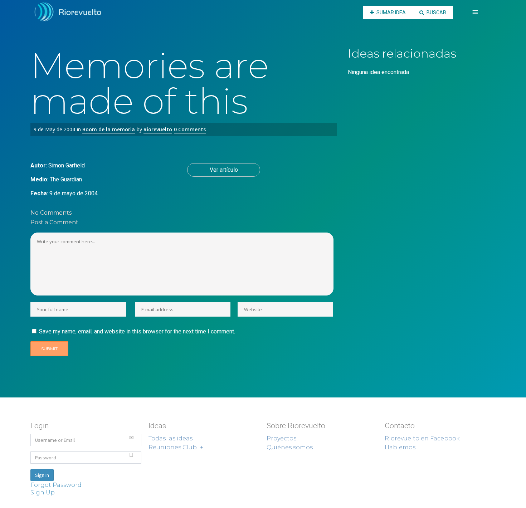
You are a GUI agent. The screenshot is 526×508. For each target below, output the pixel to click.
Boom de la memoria (108, 129)
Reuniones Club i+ (175, 447)
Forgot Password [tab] (56, 485)
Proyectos (281, 438)
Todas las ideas (170, 438)
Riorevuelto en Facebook (422, 438)
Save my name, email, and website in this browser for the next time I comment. (137, 331)
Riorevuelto (157, 129)
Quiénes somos (290, 447)
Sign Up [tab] (42, 492)
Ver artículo (224, 169)
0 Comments (190, 129)
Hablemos (400, 447)
